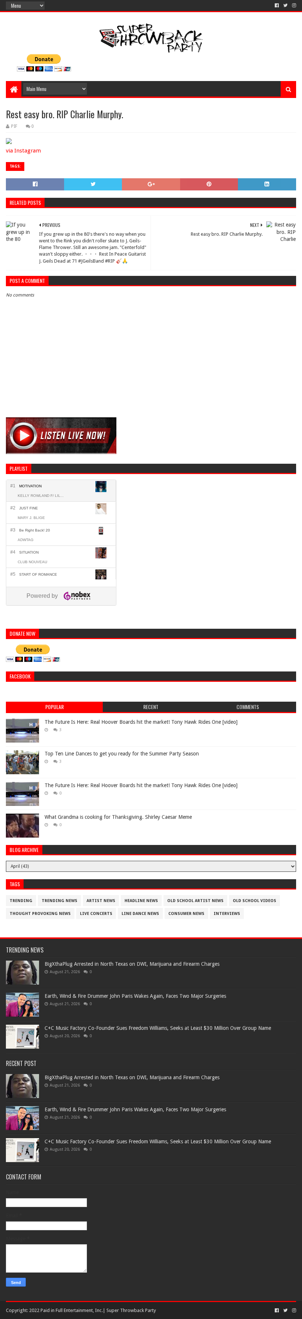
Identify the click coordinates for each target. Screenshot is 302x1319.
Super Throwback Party (131, 1310)
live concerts (96, 913)
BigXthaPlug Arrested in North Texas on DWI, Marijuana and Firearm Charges (132, 964)
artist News (101, 900)
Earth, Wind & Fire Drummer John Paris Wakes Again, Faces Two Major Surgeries (135, 996)
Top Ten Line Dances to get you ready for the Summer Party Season (122, 754)
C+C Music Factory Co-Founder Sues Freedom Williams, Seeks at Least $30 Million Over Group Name (158, 1028)
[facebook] (276, 5)
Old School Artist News (195, 900)
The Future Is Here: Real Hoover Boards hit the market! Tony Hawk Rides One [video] (141, 722)
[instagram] (293, 5)
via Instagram (23, 150)
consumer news (186, 913)
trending (21, 900)
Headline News (141, 900)
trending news (59, 900)
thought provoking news (40, 913)
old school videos (254, 900)
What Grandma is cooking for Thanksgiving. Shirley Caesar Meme (118, 817)
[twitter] (285, 5)
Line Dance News (140, 913)
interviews (227, 913)
